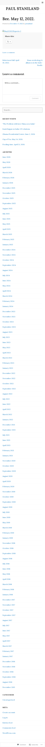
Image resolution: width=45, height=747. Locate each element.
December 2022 (9, 373)
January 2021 (8, 456)
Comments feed (9, 728)
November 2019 (9, 492)
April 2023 (7, 353)
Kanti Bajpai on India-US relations (16, 129)
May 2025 (6, 224)
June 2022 (6, 404)
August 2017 (7, 620)
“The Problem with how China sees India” (19, 124)
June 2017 (6, 631)
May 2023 (6, 347)
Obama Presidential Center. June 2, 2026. (19, 134)
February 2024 (8, 301)
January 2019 (8, 538)
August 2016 (7, 682)
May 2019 (6, 522)
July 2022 (6, 399)
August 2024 (7, 270)
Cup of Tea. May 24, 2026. (13, 139)
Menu (42, 2)
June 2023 (6, 342)
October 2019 (8, 497)
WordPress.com (9, 733)
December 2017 (9, 600)
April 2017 (6, 641)
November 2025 (9, 193)
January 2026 (8, 183)
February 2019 (8, 533)
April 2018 (6, 579)
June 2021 (6, 440)
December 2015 (9, 687)
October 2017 (8, 610)
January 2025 (8, 245)
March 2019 (7, 528)
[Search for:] (22, 110)
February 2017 (8, 651)
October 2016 (8, 672)
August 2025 (7, 208)
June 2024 (6, 281)
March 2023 (7, 358)
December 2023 (9, 311)
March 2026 (7, 172)
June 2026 (6, 157)
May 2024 (6, 286)
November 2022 (9, 378)
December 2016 (9, 661)
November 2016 (9, 667)
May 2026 (6, 162)
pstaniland (28, 24)
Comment (35, 98)
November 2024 (9, 255)
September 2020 (9, 471)
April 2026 (7, 167)
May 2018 (6, 574)
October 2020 (8, 466)
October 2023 (8, 322)
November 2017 (9, 605)
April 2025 (6, 229)
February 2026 (8, 178)
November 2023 (9, 317)
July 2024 (6, 275)
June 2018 (6, 569)
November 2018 (9, 543)
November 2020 (9, 461)
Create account (9, 712)
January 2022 (8, 420)
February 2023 (8, 363)
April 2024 (7, 291)
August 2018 (7, 558)
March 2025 (7, 234)
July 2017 (6, 625)
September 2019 (9, 502)
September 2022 (9, 389)
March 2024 (7, 296)
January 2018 (8, 595)
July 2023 (6, 337)
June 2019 (6, 517)
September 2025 (9, 203)
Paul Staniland (22, 8)
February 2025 (8, 239)
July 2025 (6, 214)
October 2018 (8, 548)
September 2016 (9, 677)
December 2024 (9, 250)
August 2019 (7, 507)
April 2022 (7, 409)
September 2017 (9, 615)
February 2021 (8, 450)
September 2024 (9, 265)
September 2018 (9, 553)
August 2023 (7, 332)
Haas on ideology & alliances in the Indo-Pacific (34, 62)
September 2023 (9, 327)
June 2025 (6, 219)
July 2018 (6, 564)
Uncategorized (9, 700)
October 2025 (8, 198)
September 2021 (9, 430)
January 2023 (8, 368)
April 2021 (6, 445)
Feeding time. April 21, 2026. (14, 144)
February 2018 (8, 589)
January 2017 (8, 656)
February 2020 (8, 486)
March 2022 (7, 414)
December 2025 (9, 188)
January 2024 (8, 306)
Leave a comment (9, 52)
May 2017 (6, 636)
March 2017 (7, 646)
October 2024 (8, 260)
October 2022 (8, 383)
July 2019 (6, 512)
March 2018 (7, 584)
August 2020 (7, 476)
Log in (5, 718)
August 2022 (7, 394)
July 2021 (6, 435)
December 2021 (9, 425)
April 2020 (7, 481)
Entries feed (7, 723)
